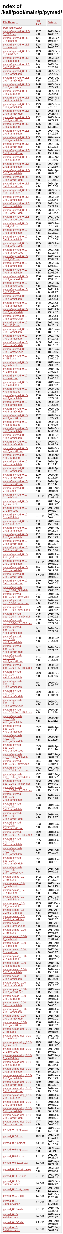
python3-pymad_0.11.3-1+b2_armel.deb (16, 172)
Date (50, 22)
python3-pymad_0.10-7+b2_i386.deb (15, 291)
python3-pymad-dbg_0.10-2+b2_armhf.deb (12, 797)
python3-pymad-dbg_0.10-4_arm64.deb (16, 608)
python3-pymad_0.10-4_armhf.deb (15, 364)
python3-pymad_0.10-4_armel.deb (15, 370)
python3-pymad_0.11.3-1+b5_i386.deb (16, 125)
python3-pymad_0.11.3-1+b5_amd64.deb (16, 152)
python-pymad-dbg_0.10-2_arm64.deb (17, 1050)
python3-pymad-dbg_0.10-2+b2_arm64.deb (13, 816)
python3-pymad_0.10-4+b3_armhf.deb (15, 397)
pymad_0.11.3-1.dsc (14, 1176)
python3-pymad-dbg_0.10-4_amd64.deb (17, 615)
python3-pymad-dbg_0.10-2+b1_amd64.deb (13, 870)
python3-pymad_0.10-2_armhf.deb (15, 496)
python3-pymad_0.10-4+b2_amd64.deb (15, 450)
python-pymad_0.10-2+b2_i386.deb (15, 964)
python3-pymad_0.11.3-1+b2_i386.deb (16, 158)
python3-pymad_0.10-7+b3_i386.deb (15, 258)
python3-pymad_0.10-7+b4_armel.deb (15, 238)
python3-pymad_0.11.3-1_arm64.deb (16, 52)
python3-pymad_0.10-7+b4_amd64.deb (15, 251)
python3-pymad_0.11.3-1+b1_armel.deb (16, 205)
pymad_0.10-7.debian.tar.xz (11, 1202)
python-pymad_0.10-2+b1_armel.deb (15, 1010)
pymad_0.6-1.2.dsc (14, 1156)
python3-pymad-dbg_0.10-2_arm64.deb (16, 775)
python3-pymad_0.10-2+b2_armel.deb (15, 536)
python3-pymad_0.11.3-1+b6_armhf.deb (16, 99)
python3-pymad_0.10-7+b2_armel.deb (15, 304)
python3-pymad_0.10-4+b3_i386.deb (15, 390)
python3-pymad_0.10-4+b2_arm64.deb (15, 443)
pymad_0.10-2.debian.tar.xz (11, 1229)
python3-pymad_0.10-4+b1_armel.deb (15, 469)
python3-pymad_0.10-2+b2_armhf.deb (15, 529)
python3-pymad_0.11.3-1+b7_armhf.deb (16, 72)
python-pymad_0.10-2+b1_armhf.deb (15, 1004)
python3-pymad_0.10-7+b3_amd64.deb (15, 284)
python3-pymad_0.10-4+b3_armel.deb (15, 403)
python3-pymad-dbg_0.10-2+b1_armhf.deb (12, 841)
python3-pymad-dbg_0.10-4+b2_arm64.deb (13, 693)
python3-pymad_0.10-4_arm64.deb (15, 377)
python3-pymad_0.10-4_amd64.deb (15, 383)
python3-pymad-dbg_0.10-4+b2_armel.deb (12, 684)
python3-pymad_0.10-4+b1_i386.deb (15, 456)
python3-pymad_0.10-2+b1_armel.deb (15, 569)
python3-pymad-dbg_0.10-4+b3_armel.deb (12, 639)
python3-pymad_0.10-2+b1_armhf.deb (15, 562)
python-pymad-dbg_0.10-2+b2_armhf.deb (17, 1070)
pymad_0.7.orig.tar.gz (15, 1129)
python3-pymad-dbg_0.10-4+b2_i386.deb (17, 666)
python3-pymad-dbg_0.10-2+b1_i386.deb (17, 833)
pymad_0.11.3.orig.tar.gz (17, 1169)
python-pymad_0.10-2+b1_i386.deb (15, 997)
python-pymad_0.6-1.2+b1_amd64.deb (14, 924)
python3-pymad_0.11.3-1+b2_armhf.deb (16, 165)
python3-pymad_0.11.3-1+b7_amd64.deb (16, 86)
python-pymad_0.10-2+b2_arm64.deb (15, 984)
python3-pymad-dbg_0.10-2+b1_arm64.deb (13, 860)
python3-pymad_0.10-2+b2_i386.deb (15, 522)
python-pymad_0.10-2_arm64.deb (15, 951)
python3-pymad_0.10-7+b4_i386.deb (15, 225)
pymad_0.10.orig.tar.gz (16, 1189)
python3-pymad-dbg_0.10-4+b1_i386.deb (17, 711)
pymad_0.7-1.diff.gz (14, 1143)
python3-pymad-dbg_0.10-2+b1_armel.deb (12, 851)
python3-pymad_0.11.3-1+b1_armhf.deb (16, 198)
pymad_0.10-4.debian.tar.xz (11, 1216)
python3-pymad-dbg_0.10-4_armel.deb (16, 602)
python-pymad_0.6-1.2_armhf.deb (14, 905)
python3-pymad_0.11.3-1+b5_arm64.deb (16, 145)
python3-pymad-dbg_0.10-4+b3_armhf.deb (12, 630)
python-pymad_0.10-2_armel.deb (15, 944)
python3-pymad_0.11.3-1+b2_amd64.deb (16, 185)
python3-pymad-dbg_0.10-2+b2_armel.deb (12, 806)
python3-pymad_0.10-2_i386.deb (15, 489)
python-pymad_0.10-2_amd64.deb (15, 957)
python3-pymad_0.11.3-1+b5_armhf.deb (16, 132)
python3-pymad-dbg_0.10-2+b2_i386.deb (17, 789)
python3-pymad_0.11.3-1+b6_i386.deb (16, 92)
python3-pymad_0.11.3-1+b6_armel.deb (16, 105)
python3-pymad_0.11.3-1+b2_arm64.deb (16, 178)
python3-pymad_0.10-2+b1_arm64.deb (15, 575)
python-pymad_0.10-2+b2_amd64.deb (15, 990)
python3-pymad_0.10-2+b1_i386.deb (15, 556)
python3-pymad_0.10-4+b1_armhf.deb (15, 463)
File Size (38, 22)
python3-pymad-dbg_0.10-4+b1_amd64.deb (13, 747)
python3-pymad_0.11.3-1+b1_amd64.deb (16, 218)
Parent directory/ (12, 27)
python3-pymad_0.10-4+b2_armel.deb (15, 436)
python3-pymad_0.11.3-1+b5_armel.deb (16, 139)
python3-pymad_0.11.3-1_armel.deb (16, 46)
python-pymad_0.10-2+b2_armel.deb (15, 977)
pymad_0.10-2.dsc (13, 1222)
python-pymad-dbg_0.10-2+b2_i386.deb (17, 1063)
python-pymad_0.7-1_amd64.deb (14, 898)
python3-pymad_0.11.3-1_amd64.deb (16, 59)
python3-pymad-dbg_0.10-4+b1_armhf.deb (12, 719)
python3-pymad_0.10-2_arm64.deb (15, 509)
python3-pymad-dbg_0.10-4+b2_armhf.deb (12, 674)
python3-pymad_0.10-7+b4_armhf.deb (15, 231)
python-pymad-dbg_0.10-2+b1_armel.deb (17, 1110)
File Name (9, 22)
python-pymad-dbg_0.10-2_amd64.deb (17, 1057)
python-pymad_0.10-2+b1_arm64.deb (15, 1017)
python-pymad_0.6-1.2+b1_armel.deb (14, 918)
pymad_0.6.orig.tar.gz (15, 1149)
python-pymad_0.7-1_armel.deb (14, 891)
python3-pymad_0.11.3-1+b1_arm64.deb (16, 211)
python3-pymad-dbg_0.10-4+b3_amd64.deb (13, 658)
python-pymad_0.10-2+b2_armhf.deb (15, 971)
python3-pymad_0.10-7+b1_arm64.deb (15, 344)
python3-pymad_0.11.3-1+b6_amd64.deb (16, 119)
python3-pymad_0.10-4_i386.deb (15, 357)
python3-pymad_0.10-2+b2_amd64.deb (15, 549)
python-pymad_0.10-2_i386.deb (15, 931)
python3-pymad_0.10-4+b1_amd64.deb (15, 483)
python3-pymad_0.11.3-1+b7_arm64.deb (16, 79)
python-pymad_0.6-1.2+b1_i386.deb (14, 911)
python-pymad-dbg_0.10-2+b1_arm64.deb (17, 1116)
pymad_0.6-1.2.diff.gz (15, 1162)
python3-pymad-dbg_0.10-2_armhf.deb (16, 762)
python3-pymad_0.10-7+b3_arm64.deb (15, 278)
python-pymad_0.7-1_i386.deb (14, 878)
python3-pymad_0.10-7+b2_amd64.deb (15, 317)
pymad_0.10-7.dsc (13, 1195)
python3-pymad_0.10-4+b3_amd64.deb (15, 417)
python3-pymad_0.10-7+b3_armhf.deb (15, 264)
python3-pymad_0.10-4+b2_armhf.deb (15, 430)
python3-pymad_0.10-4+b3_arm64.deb (15, 410)
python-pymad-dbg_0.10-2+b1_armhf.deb (17, 1103)
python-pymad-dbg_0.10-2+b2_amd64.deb (17, 1090)
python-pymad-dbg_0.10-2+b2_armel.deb (17, 1077)
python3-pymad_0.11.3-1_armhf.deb (16, 39)
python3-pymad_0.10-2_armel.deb (15, 502)
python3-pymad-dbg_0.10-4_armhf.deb (16, 595)
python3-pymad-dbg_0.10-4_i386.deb (15, 589)
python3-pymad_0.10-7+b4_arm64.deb (15, 244)
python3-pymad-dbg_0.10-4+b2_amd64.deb (13, 703)
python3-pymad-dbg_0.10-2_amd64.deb (17, 782)
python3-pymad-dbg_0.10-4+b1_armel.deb (12, 728)
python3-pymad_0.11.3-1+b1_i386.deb (16, 191)
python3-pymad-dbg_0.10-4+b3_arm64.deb (13, 649)
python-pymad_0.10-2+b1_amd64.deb (15, 1024)
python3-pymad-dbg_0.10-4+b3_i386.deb (17, 622)
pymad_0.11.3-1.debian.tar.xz (11, 1182)
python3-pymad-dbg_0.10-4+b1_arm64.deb (13, 738)
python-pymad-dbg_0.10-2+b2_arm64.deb (17, 1083)
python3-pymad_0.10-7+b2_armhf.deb (15, 297)
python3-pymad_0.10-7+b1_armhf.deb (15, 330)
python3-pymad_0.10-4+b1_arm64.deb (15, 476)
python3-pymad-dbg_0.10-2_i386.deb (15, 756)
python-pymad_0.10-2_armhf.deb (15, 938)
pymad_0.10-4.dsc (13, 1209)
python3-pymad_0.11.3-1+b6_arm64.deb (16, 112)
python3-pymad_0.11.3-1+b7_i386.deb (16, 66)
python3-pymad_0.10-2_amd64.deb (15, 516)
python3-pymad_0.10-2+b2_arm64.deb (15, 542)
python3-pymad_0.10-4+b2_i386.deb (15, 423)
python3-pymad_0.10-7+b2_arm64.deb (15, 311)
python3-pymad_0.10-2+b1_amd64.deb (15, 582)
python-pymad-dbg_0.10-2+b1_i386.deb (17, 1096)
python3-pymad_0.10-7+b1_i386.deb (15, 324)
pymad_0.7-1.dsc (13, 1136)
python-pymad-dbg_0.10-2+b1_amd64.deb (17, 1123)
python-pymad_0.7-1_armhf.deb (14, 885)
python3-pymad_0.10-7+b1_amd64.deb (15, 350)
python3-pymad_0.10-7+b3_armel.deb (15, 271)
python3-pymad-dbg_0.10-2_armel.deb (16, 769)
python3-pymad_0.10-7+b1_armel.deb (15, 337)
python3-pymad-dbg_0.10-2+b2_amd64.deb (13, 825)
